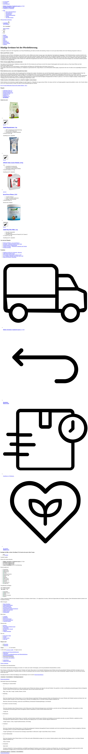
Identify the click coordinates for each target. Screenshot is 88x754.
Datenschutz (5, 653)
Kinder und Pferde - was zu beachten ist (11, 242)
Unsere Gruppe (6, 638)
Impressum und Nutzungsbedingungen (11, 652)
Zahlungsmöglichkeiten (10, 15)
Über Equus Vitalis (7, 635)
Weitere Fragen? (6, 611)
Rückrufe (5, 630)
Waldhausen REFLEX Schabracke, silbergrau (12, 252)
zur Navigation (6, 1)
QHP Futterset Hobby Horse (9, 253)
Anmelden (5, 616)
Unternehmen (6, 660)
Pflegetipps (6, 96)
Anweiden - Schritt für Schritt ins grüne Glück (12, 244)
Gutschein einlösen (7, 621)
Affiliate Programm (7, 631)
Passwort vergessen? (7, 618)
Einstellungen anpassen (18, 676)
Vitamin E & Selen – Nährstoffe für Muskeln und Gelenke (15, 246)
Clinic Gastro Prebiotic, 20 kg (13, 162)
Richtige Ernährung (8, 92)
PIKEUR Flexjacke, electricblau (9, 257)
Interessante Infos (7, 91)
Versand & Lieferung (7, 607)
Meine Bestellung (6, 604)
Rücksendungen (9, 12)
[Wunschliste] (4, 30)
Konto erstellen (6, 28)
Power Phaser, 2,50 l (10, 194)
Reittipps (6, 95)
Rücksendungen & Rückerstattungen (10, 608)
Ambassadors (6, 627)
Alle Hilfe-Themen (9, 17)
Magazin (5, 625)
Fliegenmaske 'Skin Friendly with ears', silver (12, 254)
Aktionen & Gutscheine (8, 609)
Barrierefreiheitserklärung (8, 655)
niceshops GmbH (9, 649)
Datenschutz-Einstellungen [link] (8, 656)
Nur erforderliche (10, 676)
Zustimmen (3, 676)
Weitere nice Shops (7, 661)
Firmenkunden (6, 612)
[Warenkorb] (45, 32)
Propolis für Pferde (7, 247)
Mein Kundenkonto (7, 606)
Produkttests (6, 93)
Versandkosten (9, 14)
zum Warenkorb (6, 3)
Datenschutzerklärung (38, 674)
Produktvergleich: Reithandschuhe (10, 245)
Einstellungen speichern (5, 751)
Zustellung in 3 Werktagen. (8, 8)
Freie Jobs (5, 639)
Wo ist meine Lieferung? (8, 620)
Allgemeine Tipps (7, 90)
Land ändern (12, 647)
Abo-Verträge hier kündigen (8, 657)
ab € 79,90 (13, 6)
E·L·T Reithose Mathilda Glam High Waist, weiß (13, 256)
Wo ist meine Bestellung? (11, 11)
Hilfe (4, 10)
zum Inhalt (5, 2)
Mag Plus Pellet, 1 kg (10, 229)
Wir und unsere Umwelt (8, 629)
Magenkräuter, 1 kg (10, 127)
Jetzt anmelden (6, 24)
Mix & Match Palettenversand (9, 626)
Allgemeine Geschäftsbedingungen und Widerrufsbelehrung (15, 654)
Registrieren (5, 617)
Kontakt (7, 16)
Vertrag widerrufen (4, 663)
